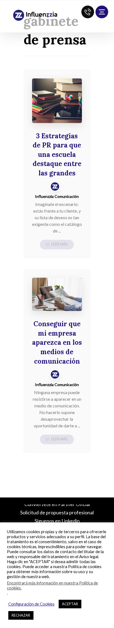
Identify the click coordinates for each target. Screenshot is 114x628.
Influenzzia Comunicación (57, 196)
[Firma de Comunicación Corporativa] (35, 15)
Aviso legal (88, 556)
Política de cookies (85, 566)
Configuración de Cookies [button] (31, 604)
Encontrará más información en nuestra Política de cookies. (52, 585)
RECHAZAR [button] (21, 615)
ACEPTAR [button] (70, 604)
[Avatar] (55, 186)
